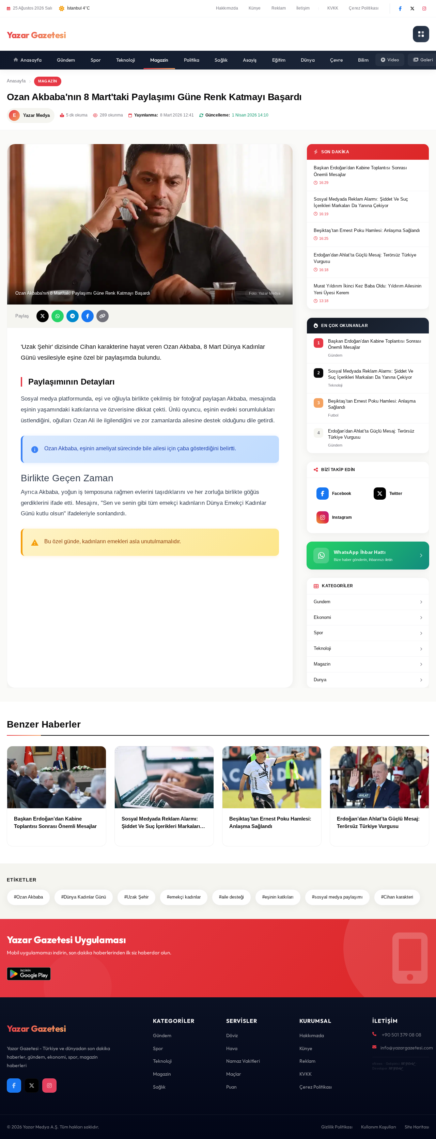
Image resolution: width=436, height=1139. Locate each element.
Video (393, 59)
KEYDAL (408, 1063)
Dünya (308, 60)
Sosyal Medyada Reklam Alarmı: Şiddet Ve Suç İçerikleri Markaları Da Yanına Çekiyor (361, 202)
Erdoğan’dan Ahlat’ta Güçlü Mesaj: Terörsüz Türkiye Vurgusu (365, 258)
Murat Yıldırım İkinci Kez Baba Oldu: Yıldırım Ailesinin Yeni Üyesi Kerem (367, 289)
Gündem (66, 60)
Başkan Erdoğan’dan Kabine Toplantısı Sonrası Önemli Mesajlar (360, 171)
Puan (231, 1087)
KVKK (332, 8)
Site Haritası (417, 1126)
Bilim (363, 60)
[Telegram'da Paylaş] (72, 316)
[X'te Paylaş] (42, 316)
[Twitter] (412, 8)
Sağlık (221, 60)
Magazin (159, 60)
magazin (47, 81)
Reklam (278, 8)
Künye (255, 8)
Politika (192, 60)
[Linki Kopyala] (102, 316)
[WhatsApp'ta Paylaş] (57, 316)
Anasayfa (31, 60)
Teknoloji (125, 60)
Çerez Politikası (363, 8)
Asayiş (250, 60)
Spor (96, 60)
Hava (231, 1048)
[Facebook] (400, 8)
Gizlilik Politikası (337, 1126)
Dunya (320, 679)
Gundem (322, 601)
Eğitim (279, 60)
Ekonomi (322, 617)
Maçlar (233, 1074)
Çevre (336, 60)
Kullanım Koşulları (378, 1126)
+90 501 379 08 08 (401, 1035)
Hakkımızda (227, 8)
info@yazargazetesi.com (406, 1048)
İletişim (303, 8)
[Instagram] (424, 8)
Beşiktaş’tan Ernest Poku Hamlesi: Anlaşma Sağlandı (367, 230)
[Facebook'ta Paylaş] (87, 316)
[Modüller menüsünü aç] (421, 34)
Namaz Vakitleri (243, 1061)
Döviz (232, 1035)
